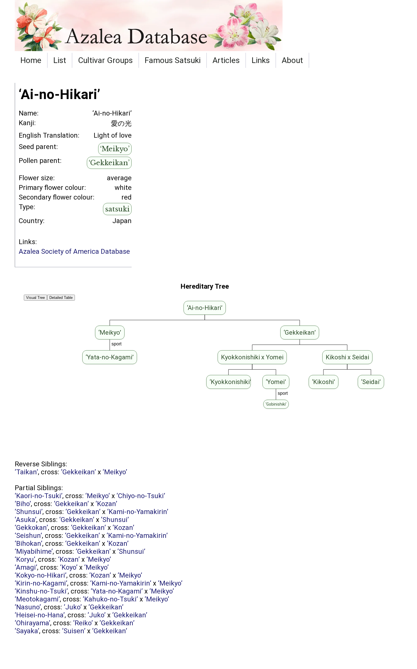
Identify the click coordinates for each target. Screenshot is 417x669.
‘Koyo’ (68, 567)
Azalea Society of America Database (74, 251)
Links (261, 60)
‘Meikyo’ (115, 149)
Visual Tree (35, 297)
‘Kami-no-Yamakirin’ (137, 512)
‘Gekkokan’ (31, 528)
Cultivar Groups (105, 60)
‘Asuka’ (25, 520)
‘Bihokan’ (28, 544)
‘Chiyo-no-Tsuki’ (141, 496)
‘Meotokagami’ (37, 599)
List (59, 60)
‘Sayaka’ (27, 631)
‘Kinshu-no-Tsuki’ (41, 591)
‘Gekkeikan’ (109, 163)
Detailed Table (61, 297)
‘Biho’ (23, 504)
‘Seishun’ (28, 536)
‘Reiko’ (83, 623)
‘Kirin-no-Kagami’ (41, 583)
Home (30, 60)
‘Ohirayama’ (32, 623)
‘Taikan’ (26, 472)
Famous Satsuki (173, 60)
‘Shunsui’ (29, 512)
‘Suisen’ (73, 631)
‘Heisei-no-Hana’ (40, 615)
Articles (226, 60)
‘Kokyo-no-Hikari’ (40, 575)
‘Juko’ (73, 607)
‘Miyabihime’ (34, 551)
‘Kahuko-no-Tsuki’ (110, 599)
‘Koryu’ (25, 559)
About (292, 60)
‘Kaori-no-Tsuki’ (38, 496)
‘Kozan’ (106, 504)
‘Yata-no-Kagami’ (117, 591)
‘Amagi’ (26, 567)
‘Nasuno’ (28, 607)
